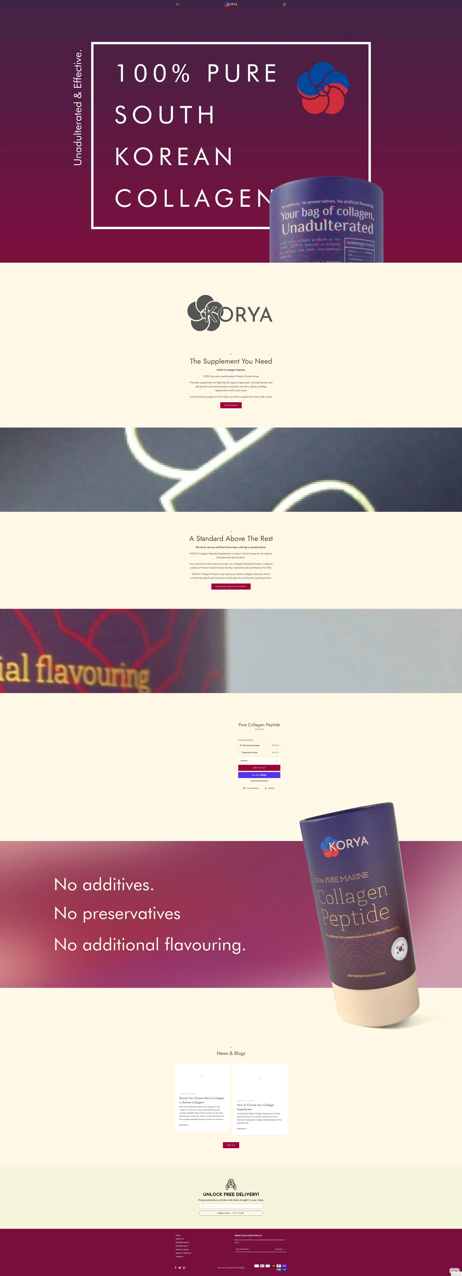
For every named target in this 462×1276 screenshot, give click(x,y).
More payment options (259, 786)
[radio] (240, 751)
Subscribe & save (250, 758)
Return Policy (182, 1246)
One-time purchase (251, 751)
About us (180, 1239)
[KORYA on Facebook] (175, 1267)
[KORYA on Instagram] (184, 1267)
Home (178, 1235)
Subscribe (279, 1249)
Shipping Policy (182, 1242)
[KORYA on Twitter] (180, 1267)
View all (231, 1151)
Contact (179, 1257)
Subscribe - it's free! (231, 1219)
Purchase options (245, 745)
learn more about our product (231, 592)
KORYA (241, 1268)
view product (231, 411)
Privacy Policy (182, 1249)
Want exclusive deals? (248, 1235)
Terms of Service (183, 1253)
